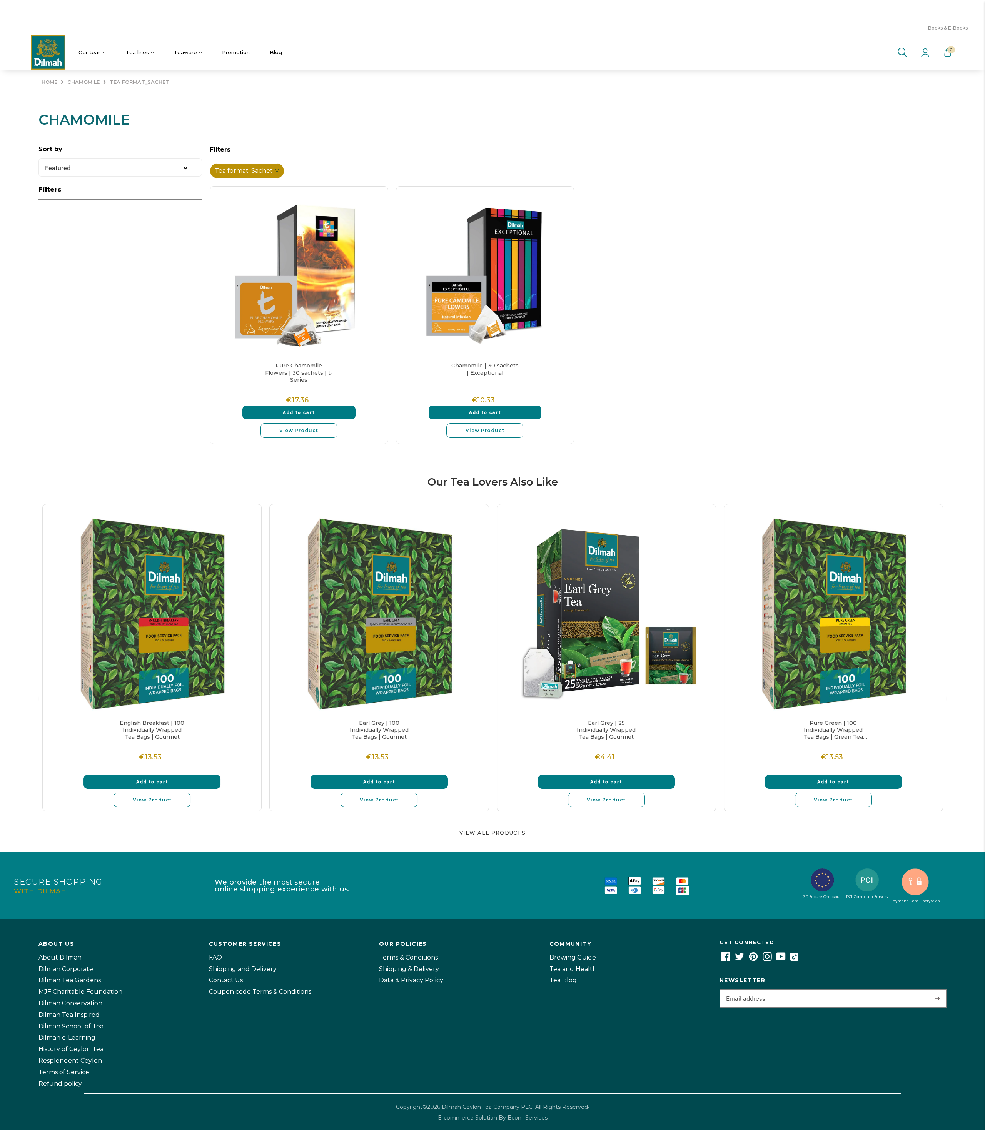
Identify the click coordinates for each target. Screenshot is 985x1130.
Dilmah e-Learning (66, 1037)
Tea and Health (573, 969)
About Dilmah (60, 957)
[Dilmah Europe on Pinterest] (753, 959)
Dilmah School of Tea (71, 1026)
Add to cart (299, 412)
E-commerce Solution (467, 1117)
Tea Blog (563, 980)
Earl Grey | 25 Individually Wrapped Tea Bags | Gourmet (606, 729)
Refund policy (60, 1083)
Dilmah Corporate (65, 969)
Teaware (185, 52)
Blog (276, 52)
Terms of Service (63, 1072)
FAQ (215, 957)
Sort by (50, 149)
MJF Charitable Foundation (80, 991)
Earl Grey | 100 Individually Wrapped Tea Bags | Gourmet (379, 729)
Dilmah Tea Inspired (69, 1014)
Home (49, 82)
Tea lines (137, 52)
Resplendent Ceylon (70, 1060)
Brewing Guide (572, 957)
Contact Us (226, 980)
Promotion (236, 52)
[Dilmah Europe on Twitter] (739, 959)
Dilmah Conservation (70, 1003)
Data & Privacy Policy (411, 980)
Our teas (89, 52)
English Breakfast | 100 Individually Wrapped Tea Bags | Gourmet (152, 729)
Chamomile (83, 82)
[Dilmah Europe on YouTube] (781, 959)
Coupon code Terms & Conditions (260, 991)
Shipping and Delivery (243, 969)
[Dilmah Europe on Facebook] (725, 959)
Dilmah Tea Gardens (69, 980)
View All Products (492, 833)
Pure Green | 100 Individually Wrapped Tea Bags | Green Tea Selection (833, 730)
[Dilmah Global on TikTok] (794, 959)
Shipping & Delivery (409, 969)
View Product (298, 430)
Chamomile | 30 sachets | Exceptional (485, 369)
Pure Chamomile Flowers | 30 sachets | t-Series (299, 372)
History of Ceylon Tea (71, 1049)
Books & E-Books (948, 28)
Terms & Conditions (408, 957)
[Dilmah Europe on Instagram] (767, 959)
